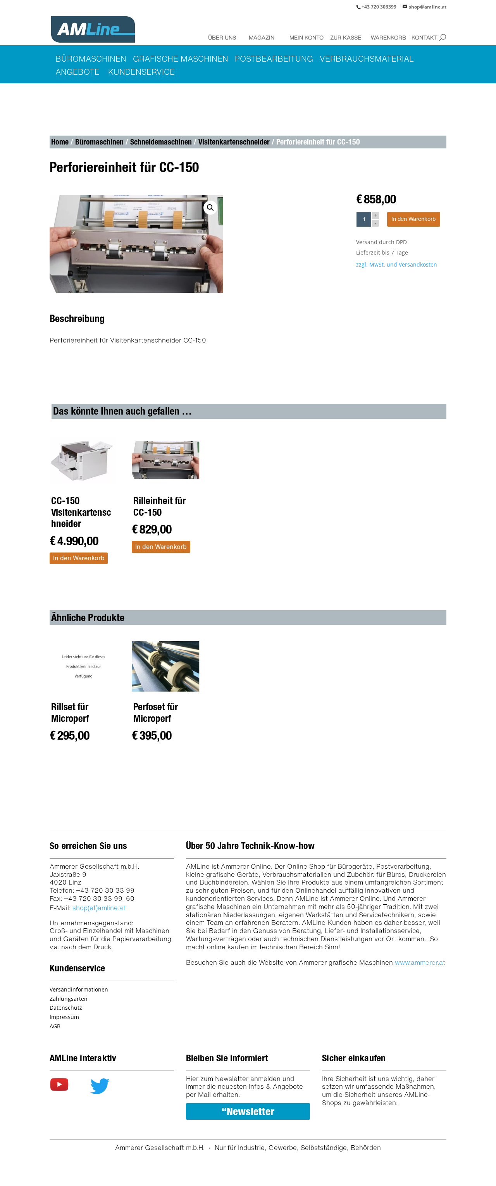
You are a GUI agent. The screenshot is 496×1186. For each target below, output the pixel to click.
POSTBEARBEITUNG (274, 58)
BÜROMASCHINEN (90, 58)
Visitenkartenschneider (234, 141)
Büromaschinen (99, 141)
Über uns (222, 37)
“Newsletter (248, 1111)
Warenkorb (386, 37)
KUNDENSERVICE (141, 71)
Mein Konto (304, 37)
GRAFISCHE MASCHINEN (180, 58)
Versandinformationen (79, 989)
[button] (210, 208)
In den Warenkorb (413, 219)
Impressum (64, 1017)
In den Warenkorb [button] (79, 558)
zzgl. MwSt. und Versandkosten (396, 264)
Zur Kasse (345, 37)
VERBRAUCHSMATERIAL (367, 58)
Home (60, 141)
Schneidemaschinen (161, 141)
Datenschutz (66, 1007)
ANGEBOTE (77, 71)
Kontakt (424, 37)
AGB (55, 1026)
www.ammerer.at (420, 962)
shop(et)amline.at (99, 907)
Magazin (261, 37)
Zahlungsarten (69, 998)
